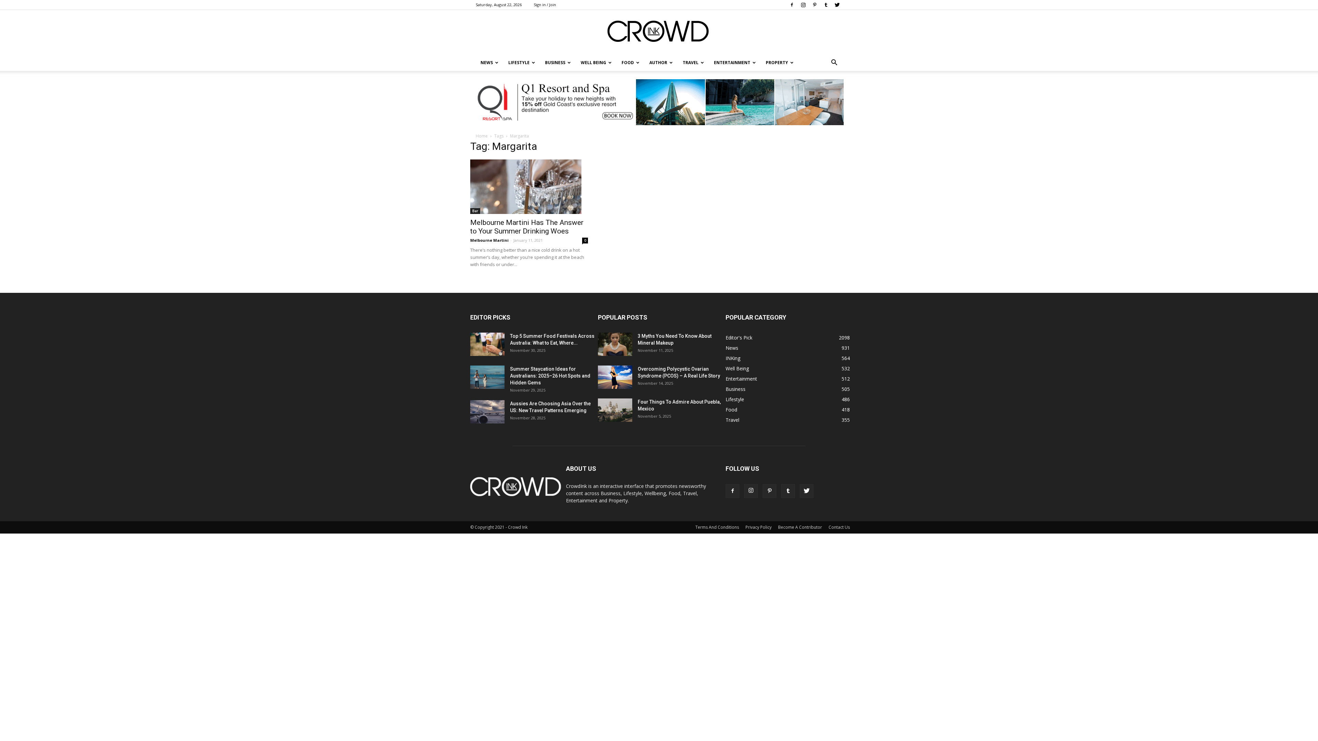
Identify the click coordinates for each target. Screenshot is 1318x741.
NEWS (487, 62)
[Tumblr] (826, 5)
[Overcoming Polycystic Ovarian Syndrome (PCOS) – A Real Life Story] (615, 377)
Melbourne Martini (489, 240)
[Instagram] (803, 5)
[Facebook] (792, 5)
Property (777, 62)
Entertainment (732, 62)
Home (482, 136)
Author (658, 62)
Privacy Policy (758, 527)
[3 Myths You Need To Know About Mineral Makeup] (615, 344)
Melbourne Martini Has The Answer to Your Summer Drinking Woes (526, 226)
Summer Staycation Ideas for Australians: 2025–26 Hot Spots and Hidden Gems (550, 375)
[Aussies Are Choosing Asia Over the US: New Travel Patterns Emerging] (487, 412)
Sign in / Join (545, 4)
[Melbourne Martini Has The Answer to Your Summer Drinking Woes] (529, 186)
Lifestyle (735, 399)
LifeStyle (519, 62)
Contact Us (839, 527)
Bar (475, 210)
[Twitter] (837, 5)
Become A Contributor (800, 527)
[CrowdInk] (659, 32)
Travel (690, 62)
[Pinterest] (814, 5)
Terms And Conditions (717, 527)
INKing (733, 358)
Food (628, 62)
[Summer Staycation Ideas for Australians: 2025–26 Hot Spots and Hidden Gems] (487, 377)
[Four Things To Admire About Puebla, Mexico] (615, 410)
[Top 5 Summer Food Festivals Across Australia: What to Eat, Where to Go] (487, 344)
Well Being (593, 62)
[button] (834, 63)
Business (555, 62)
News (732, 348)
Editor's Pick (739, 337)
